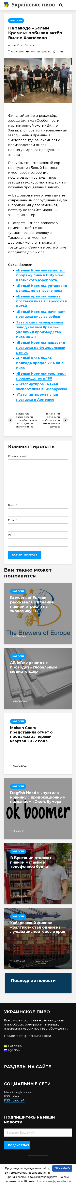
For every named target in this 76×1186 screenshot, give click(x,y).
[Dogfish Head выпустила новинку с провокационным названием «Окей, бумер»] (38, 808)
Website (12, 535)
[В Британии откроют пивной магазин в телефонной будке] (38, 873)
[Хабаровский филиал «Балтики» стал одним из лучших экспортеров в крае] (38, 938)
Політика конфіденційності (53, 1181)
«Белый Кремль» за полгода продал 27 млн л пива (40, 363)
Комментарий (17, 456)
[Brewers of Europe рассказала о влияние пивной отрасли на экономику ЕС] (38, 613)
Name (12, 505)
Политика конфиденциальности (27, 1036)
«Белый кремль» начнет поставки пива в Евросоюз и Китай (41, 301)
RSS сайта (11, 1096)
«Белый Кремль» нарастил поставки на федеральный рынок (40, 347)
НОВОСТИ (16, 20)
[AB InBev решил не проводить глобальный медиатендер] (38, 678)
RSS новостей (14, 1100)
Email (12, 520)
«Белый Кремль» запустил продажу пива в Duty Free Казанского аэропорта (40, 275)
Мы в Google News (17, 1092)
